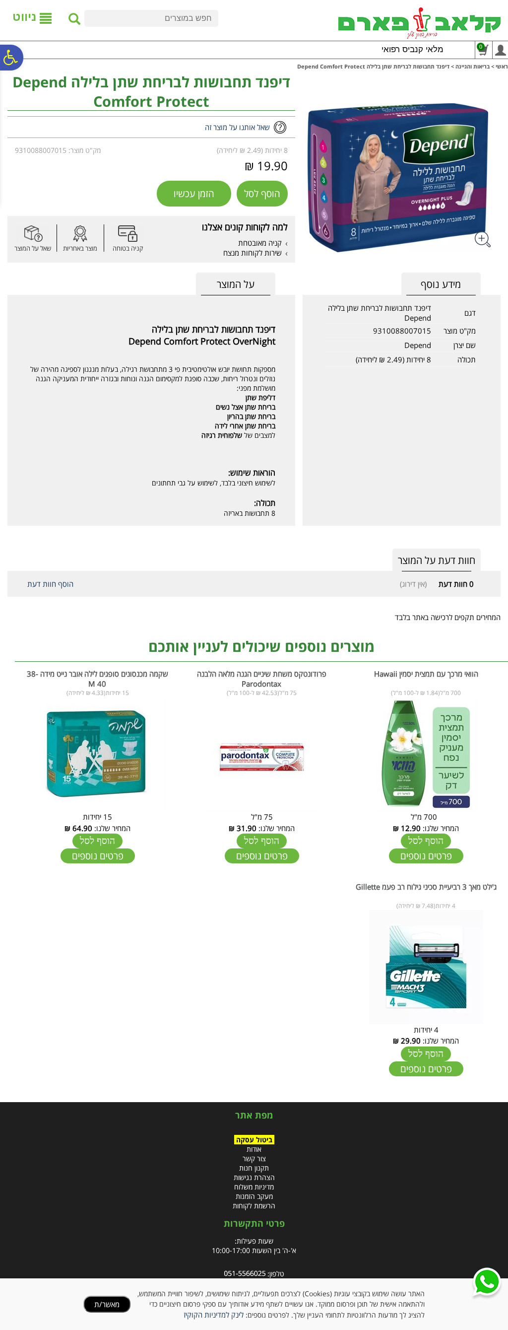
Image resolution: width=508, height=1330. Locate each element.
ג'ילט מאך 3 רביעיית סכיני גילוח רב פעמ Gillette (426, 887)
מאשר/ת (107, 1304)
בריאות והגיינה (472, 66)
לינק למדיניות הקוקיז (214, 1315)
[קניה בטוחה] (127, 233)
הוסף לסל (262, 193)
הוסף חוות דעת (50, 584)
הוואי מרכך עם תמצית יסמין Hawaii (426, 674)
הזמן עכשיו (194, 193)
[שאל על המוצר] (32, 233)
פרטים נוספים (426, 855)
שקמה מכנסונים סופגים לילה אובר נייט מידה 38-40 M (97, 679)
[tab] (235, 284)
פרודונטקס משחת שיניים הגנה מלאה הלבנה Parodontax (261, 679)
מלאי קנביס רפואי (412, 49)
